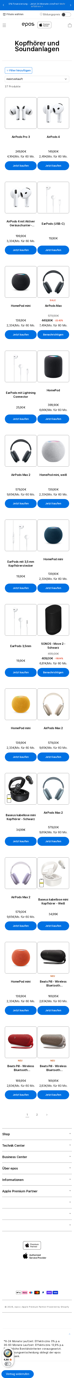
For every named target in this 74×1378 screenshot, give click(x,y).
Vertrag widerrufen (17, 1374)
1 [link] (27, 1114)
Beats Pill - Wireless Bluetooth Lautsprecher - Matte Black (53, 984)
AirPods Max (53, 305)
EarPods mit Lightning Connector (21, 394)
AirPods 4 (53, 137)
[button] (4, 25)
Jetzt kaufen (21, 165)
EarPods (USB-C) (53, 223)
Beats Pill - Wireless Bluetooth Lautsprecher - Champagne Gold (53, 1068)
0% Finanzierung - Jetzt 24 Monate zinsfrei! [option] (37, 5)
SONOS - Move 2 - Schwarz (53, 645)
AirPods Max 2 (20, 475)
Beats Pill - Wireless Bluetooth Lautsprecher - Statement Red (20, 1068)
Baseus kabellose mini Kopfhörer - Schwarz (21, 817)
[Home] (28, 24)
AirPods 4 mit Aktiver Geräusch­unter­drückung (20, 223)
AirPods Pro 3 (21, 137)
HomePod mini (20, 305)
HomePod (53, 390)
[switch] (8, 1364)
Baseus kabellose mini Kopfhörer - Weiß (53, 901)
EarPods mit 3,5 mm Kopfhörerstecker (20, 563)
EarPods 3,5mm (20, 646)
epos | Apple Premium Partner (31, 1307)
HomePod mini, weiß (53, 475)
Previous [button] (3, 5)
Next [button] (70, 5)
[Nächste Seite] (47, 1115)
